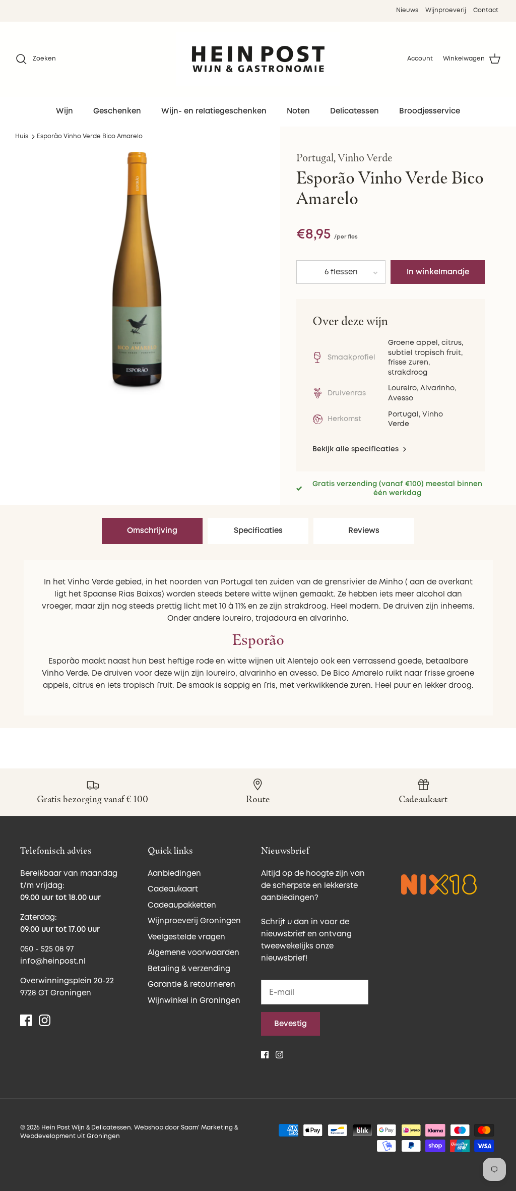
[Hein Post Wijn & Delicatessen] (258, 59)
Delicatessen (354, 111)
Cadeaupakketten (182, 905)
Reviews (363, 530)
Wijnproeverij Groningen (194, 921)
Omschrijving (152, 530)
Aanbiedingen (174, 873)
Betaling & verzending (189, 969)
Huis (21, 136)
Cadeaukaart (173, 889)
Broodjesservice (429, 111)
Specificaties (258, 530)
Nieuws (407, 10)
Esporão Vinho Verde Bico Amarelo (90, 136)
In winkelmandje (438, 272)
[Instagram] (44, 1020)
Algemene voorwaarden (193, 952)
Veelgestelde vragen (186, 937)
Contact (485, 10)
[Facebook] (26, 1020)
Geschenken (117, 111)
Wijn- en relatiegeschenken (214, 111)
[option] (136, 273)
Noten (298, 111)
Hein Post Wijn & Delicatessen (86, 1127)
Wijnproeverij (445, 10)
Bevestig (290, 1024)
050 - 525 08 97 (47, 949)
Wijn (64, 111)
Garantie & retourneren (191, 984)
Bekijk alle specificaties (356, 449)
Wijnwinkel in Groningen (194, 1000)
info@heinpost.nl (53, 961)
